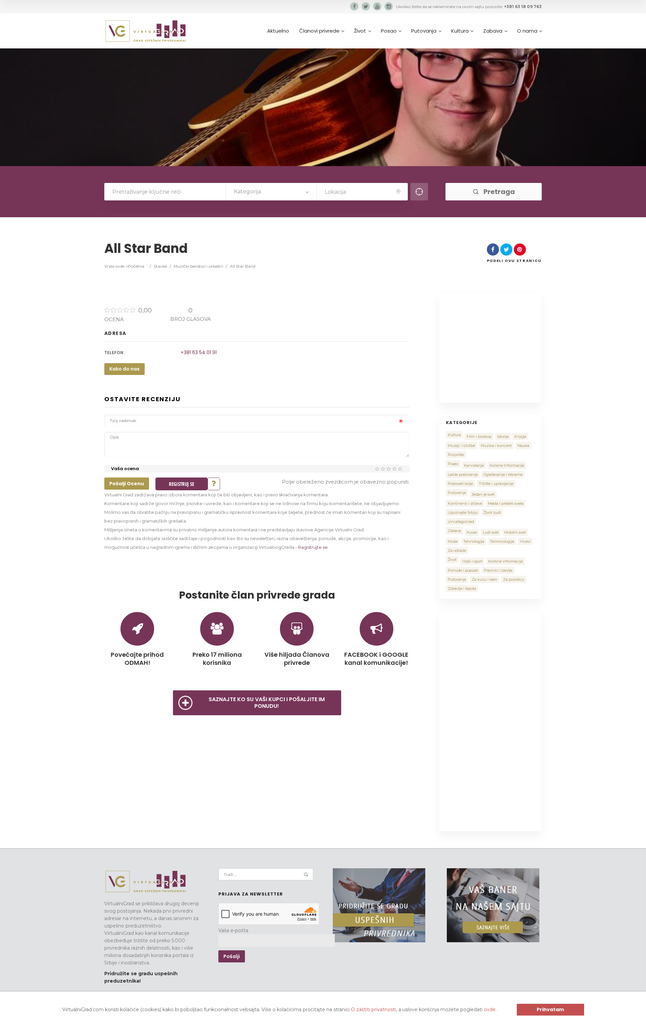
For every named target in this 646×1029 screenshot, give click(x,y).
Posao (389, 31)
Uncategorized (461, 521)
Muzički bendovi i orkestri (198, 266)
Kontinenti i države (465, 503)
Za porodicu (513, 579)
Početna (136, 266)
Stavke (160, 266)
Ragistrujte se (313, 547)
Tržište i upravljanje (496, 483)
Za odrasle (457, 550)
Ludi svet (491, 532)
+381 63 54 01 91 (199, 352)
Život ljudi (492, 512)
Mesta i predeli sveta (506, 503)
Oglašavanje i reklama (503, 474)
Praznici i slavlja (498, 570)
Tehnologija (473, 541)
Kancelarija (474, 465)
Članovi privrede (319, 31)
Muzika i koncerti (496, 445)
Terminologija (502, 541)
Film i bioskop (479, 436)
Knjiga (520, 436)
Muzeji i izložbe (461, 445)
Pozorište (456, 454)
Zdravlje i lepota (462, 588)
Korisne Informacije (507, 465)
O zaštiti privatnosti (373, 1009)
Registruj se (181, 484)
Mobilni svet (515, 532)
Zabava (492, 31)
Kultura (460, 31)
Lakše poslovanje (463, 474)
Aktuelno (278, 31)
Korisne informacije (505, 561)
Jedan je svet (483, 494)
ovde (490, 1009)
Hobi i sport (472, 561)
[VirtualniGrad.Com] (145, 31)
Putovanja (423, 31)
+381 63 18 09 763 (523, 6)
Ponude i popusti (463, 570)
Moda (453, 541)
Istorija (503, 436)
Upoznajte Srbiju (463, 512)
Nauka (523, 445)
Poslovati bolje (460, 483)
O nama (527, 31)
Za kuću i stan (484, 579)
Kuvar (472, 532)
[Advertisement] (502, 347)
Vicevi (525, 541)
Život (360, 31)
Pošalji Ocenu (126, 483)
